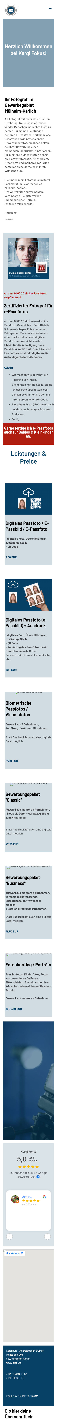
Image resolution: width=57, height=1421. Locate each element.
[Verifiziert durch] (38, 1176)
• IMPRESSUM (14, 1378)
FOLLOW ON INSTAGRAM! (22, 1396)
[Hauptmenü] (50, 9)
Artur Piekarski (28, 1197)
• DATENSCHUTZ (16, 1374)
